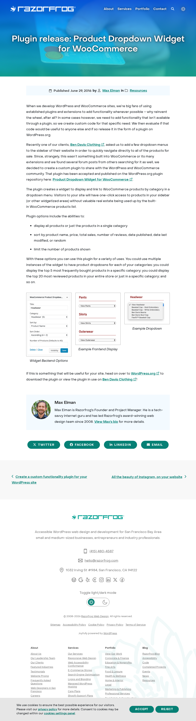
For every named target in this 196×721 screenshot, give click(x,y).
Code (145, 662)
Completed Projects (154, 667)
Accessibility (149, 658)
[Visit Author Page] (41, 409)
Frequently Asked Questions (41, 682)
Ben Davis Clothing (87, 145)
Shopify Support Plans (80, 695)
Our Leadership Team (43, 658)
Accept (141, 709)
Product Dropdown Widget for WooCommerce (93, 180)
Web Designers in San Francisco (43, 689)
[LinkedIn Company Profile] (108, 580)
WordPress (110, 633)
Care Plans (74, 691)
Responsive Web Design (82, 658)
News (145, 676)
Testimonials (38, 671)
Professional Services (117, 693)
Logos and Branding (79, 679)
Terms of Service (136, 624)
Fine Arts (110, 667)
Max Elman (111, 91)
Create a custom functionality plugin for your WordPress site (49, 480)
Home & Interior (114, 680)
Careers (35, 695)
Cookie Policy (96, 624)
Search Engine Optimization (84, 674)
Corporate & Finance (117, 658)
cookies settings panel (59, 713)
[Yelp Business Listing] (87, 580)
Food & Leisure (113, 671)
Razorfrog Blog (151, 653)
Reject (167, 709)
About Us (36, 653)
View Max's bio (106, 422)
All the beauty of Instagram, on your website (147, 477)
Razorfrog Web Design (95, 616)
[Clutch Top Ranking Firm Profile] (94, 580)
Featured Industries (42, 667)
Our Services (75, 653)
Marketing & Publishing (118, 689)
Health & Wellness (115, 676)
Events (146, 671)
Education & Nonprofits (118, 662)
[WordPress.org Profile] (74, 580)
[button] (172, 9)
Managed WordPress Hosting (80, 685)
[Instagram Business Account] (101, 580)
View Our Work (113, 653)
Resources (138, 91)
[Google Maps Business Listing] (80, 580)
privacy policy (47, 709)
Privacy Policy (115, 624)
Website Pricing (40, 676)
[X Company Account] (115, 580)
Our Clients (37, 662)
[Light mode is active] (183, 9)
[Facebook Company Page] (122, 580)
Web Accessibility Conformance (78, 664)
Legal (108, 684)
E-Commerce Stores (80, 670)
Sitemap (55, 624)
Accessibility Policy (74, 624)
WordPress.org (145, 373)
